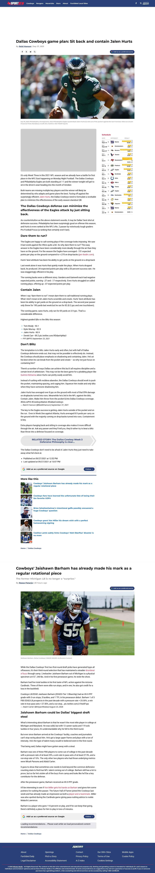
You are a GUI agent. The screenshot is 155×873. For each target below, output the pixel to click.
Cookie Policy (128, 856)
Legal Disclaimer (28, 860)
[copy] (34, 51)
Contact (79, 852)
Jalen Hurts (44, 197)
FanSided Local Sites (79, 3)
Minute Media (18, 867)
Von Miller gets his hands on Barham (61, 787)
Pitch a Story (51, 856)
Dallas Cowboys (34, 548)
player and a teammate (79, 794)
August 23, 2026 (56, 707)
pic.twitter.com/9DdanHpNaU (52, 335)
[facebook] (136, 3)
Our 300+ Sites (104, 852)
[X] (141, 3)
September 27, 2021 (60, 405)
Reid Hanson (25, 46)
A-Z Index (80, 860)
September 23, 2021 (41, 338)
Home (23, 548)
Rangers (39, 3)
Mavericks (50, 3)
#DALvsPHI (26, 402)
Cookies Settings (105, 860)
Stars (58, 3)
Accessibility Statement (56, 860)
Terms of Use (104, 856)
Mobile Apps (127, 852)
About (65, 3)
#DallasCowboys (55, 402)
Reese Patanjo (26, 583)
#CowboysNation (39, 402)
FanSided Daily (27, 856)
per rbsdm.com (86, 254)
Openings (49, 852)
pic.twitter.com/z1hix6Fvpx (76, 704)
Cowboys (30, 3)
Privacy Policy (82, 856)
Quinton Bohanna (28, 375)
